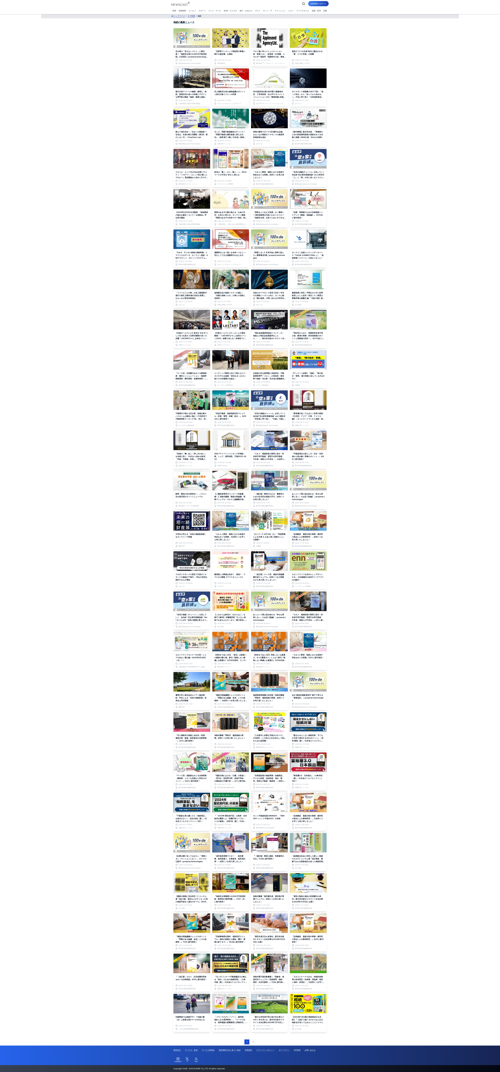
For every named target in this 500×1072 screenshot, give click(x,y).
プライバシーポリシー (265, 1050)
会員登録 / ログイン (318, 3)
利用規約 (248, 1050)
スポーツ (202, 11)
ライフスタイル (302, 11)
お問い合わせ (310, 1050)
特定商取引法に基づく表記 (230, 1050)
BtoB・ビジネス (230, 11)
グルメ (257, 11)
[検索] (303, 3)
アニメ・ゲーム (214, 11)
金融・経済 (316, 11)
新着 (174, 11)
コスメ (291, 11)
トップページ (179, 16)
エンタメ (192, 11)
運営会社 (177, 1050)
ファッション (280, 11)
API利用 (297, 1050)
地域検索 (182, 11)
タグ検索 (191, 16)
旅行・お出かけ (246, 11)
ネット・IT (267, 11)
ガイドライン (284, 1050)
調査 (325, 11)
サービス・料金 (191, 1050)
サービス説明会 (208, 1050)
